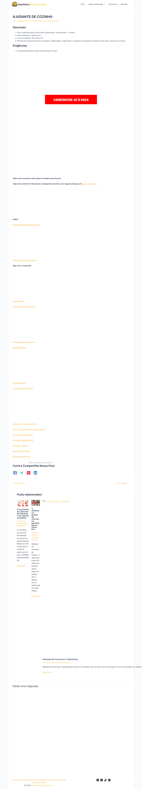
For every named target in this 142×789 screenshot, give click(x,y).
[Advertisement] (71, 68)
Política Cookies (33, 780)
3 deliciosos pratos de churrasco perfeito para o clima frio (35, 519)
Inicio (13, 780)
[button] (104, 4)
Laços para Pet (19, 301)
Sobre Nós (21, 780)
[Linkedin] (35, 473)
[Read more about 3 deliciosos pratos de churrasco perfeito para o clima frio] (35, 503)
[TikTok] (105, 780)
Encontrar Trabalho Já (21, 456)
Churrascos (21, 521)
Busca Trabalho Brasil (21, 451)
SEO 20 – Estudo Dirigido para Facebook (29, 429)
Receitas (20, 523)
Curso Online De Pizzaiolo (23, 388)
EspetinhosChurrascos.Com (42, 785)
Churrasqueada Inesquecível (24, 342)
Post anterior (19, 483)
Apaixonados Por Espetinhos (24, 307)
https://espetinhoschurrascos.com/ (26, 225)
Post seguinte (122, 483)
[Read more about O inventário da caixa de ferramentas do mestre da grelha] (23, 503)
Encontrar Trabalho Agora (23, 440)
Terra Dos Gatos (19, 383)
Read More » (22, 566)
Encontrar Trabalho (20, 446)
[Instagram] (101, 780)
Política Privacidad (48, 780)
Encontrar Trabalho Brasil (23, 435)
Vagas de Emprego (89, 184)
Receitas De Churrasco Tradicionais (60, 659)
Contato (42, 783)
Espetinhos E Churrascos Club (25, 424)
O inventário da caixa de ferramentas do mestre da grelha (23, 513)
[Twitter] (22, 473)
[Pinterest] (28, 473)
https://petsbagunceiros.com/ (24, 260)
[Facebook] (15, 473)
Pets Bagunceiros (19, 347)
